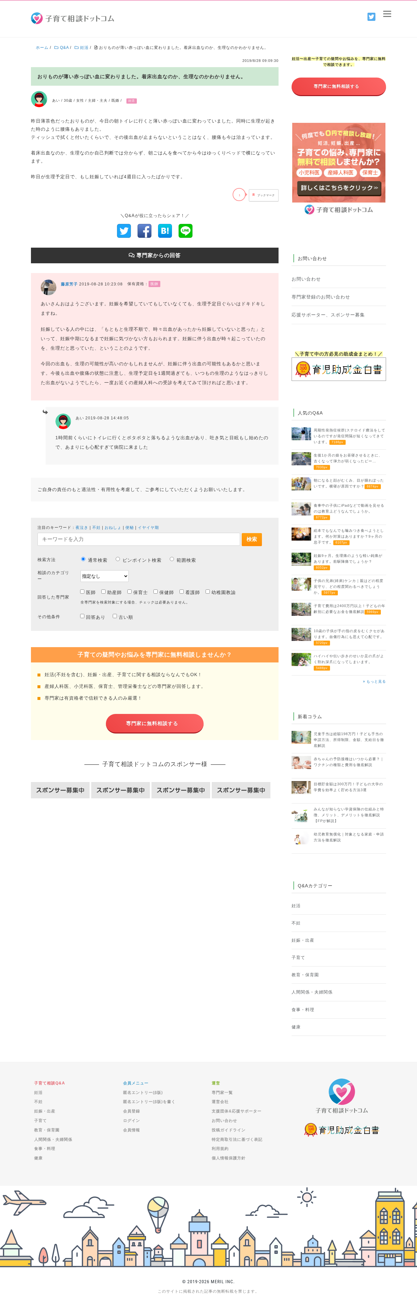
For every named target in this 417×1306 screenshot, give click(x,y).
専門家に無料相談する (152, 723)
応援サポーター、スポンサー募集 (328, 314)
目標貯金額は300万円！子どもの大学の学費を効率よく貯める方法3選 (348, 787)
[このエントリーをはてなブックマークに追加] (165, 230)
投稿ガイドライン (229, 1130)
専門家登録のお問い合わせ (321, 296)
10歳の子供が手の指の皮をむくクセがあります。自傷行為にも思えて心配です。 (349, 637)
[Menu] (387, 14)
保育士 (140, 592)
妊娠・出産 (303, 940)
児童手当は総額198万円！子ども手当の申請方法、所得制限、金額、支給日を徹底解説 (349, 739)
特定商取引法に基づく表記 (237, 1139)
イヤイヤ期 (148, 527)
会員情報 (131, 1130)
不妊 (96, 527)
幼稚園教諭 (223, 592)
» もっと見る (374, 681)
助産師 (114, 592)
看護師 (192, 592)
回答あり (96, 617)
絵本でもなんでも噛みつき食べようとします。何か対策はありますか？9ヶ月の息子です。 (349, 536)
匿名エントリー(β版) (143, 1092)
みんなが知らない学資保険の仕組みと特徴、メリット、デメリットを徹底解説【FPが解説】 (349, 815)
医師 (91, 592)
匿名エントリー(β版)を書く (149, 1101)
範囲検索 (186, 560)
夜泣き (82, 527)
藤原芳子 (69, 284)
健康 (296, 1027)
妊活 (296, 906)
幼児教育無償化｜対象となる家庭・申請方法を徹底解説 (349, 837)
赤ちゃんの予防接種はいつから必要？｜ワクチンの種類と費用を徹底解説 (349, 762)
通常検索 (98, 560)
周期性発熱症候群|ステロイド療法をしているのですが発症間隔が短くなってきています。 (349, 436)
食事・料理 (303, 1010)
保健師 (166, 592)
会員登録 (131, 1111)
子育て (298, 957)
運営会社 (220, 1101)
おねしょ (113, 527)
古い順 (126, 617)
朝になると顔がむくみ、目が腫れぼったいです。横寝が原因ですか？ (349, 483)
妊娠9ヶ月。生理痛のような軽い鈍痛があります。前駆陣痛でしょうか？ (348, 561)
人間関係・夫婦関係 (312, 992)
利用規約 (220, 1148)
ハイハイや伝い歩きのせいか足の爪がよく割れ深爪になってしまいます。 (349, 662)
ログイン (131, 1120)
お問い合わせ (306, 279)
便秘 (129, 527)
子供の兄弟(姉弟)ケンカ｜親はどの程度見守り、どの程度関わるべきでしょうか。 (348, 586)
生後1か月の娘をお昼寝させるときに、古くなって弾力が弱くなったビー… (348, 461)
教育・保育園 (305, 975)
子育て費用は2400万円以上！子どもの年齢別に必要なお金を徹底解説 (349, 609)
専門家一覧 (222, 1092)
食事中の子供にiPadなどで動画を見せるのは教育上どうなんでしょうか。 (349, 511)
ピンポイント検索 (142, 560)
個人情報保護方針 (229, 1158)
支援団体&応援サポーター (237, 1111)
